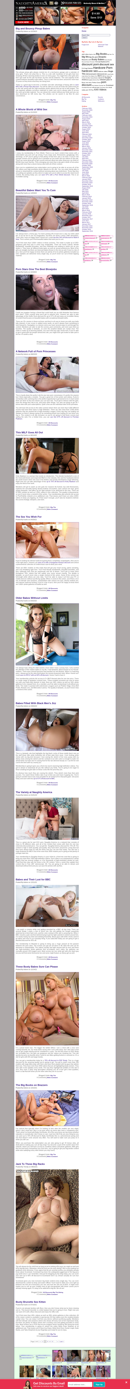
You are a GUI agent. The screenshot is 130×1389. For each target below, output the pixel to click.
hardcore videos (103, 71)
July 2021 (85, 157)
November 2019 (87, 182)
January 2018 (86, 214)
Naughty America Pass (93, 79)
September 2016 (87, 231)
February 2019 (87, 196)
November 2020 (87, 163)
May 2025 (85, 113)
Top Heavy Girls (104, 87)
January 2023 (86, 136)
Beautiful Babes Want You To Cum (36, 190)
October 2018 (86, 203)
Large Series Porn (86, 76)
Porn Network (95, 85)
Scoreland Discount (86, 87)
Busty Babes (98, 59)
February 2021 (87, 160)
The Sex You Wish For (29, 516)
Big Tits (53, 100)
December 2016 (87, 226)
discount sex (107, 64)
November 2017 (87, 215)
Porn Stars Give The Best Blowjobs (36, 269)
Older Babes (89, 82)
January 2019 (86, 198)
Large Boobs (110, 74)
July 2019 (85, 189)
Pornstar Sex (102, 85)
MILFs (100, 76)
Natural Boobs (94, 78)
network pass (105, 80)
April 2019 (85, 193)
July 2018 (85, 207)
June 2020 (85, 172)
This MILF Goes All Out (29, 432)
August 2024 (86, 119)
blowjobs (102, 57)
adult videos (85, 54)
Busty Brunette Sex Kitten (31, 1302)
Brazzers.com (86, 60)
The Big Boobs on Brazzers (32, 1085)
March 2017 (86, 222)
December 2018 (87, 200)
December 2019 (87, 181)
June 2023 (85, 131)
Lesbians (101, 99)
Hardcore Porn (102, 67)
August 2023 (86, 129)
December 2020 (87, 162)
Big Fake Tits (110, 54)
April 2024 (85, 120)
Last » (62, 1341)
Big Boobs (101, 53)
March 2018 (86, 210)
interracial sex (102, 74)
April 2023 (85, 132)
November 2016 (87, 227)
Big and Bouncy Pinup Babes (33, 28)
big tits (85, 56)
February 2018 (87, 212)
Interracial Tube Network (103, 45)
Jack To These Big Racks (30, 1164)
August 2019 (86, 188)
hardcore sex (90, 71)
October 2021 (86, 153)
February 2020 (87, 177)
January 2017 (86, 224)
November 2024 (87, 117)
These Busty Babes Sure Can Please (37, 966)
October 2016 (86, 229)
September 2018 (87, 205)
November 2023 (87, 125)
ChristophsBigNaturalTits (102, 62)
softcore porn (96, 87)
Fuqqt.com (85, 44)
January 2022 (86, 148)
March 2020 (86, 176)
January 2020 (86, 179)
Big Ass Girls (92, 54)
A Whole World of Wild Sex (31, 109)
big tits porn (93, 57)
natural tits (101, 78)
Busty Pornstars (91, 61)
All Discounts (53, 181)
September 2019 (87, 186)
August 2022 (86, 141)
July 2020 (85, 170)
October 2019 (86, 184)
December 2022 (87, 138)
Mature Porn (94, 76)
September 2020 (87, 167)
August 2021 (86, 155)
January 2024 (86, 124)
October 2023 (86, 127)
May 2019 (85, 191)
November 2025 (87, 110)
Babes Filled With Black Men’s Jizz (36, 703)
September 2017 (87, 219)
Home (84, 31)
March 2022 (86, 146)
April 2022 (85, 144)
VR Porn (91, 90)
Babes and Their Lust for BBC (33, 879)
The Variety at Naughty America (34, 792)
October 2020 (86, 165)
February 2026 (87, 108)
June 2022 (85, 143)
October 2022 (86, 139)
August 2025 (86, 112)
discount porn (90, 64)
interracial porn (91, 74)
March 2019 (86, 195)
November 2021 (87, 151)
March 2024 (86, 122)
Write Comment (52, 102)
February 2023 (87, 134)
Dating (61, 1292)
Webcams (101, 101)
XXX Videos (100, 89)
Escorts (100, 97)
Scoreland (109, 85)
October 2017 (86, 217)
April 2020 (85, 174)
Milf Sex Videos (106, 76)
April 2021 (85, 158)
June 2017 (85, 221)
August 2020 (86, 169)
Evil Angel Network (87, 68)
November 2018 (87, 202)
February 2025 (87, 115)
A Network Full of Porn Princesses (36, 351)
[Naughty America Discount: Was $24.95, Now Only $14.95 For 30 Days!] (65, 25)
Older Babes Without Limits (32, 598)
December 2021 (87, 150)
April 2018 (85, 208)
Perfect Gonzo (96, 82)
